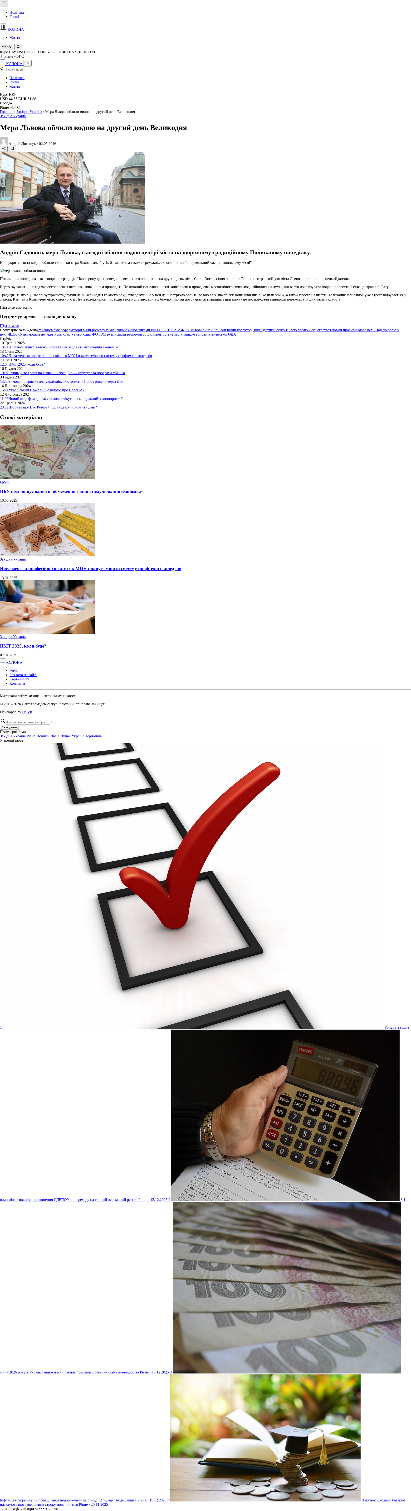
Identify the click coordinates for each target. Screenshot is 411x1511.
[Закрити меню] (28, 63)
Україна (78, 736)
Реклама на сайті (23, 675)
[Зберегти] (12, 149)
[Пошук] (18, 47)
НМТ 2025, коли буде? (23, 645)
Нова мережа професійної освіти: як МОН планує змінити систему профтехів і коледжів (90, 568)
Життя (15, 38)
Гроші (14, 17)
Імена (14, 671)
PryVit (27, 712)
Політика (17, 12)
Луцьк (65, 736)
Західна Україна (29, 112)
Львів (54, 736)
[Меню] (4, 3)
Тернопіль (93, 736)
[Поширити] (4, 149)
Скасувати (9, 727)
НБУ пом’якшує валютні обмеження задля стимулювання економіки (71, 491)
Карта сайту (19, 679)
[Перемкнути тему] (6, 47)
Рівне (31, 736)
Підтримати (9, 326)
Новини (42, 736)
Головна (6, 112)
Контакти (17, 683)
